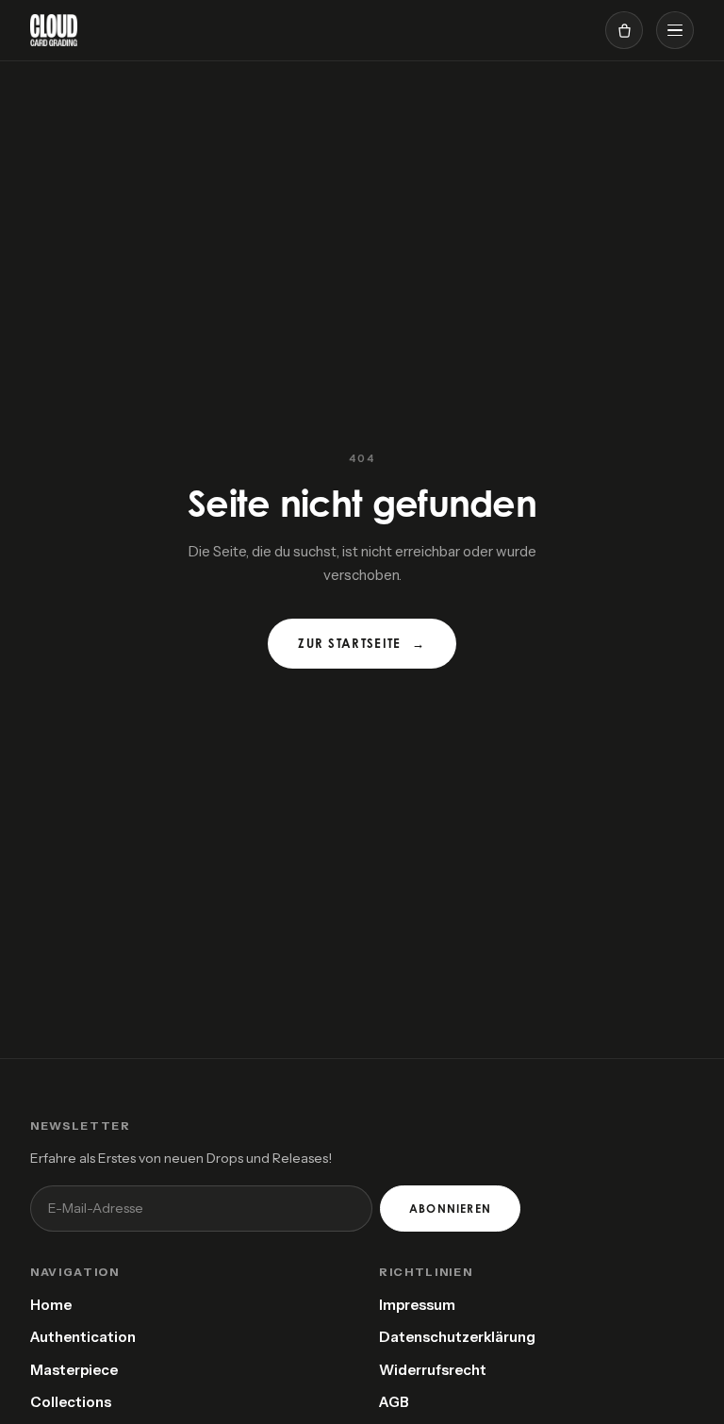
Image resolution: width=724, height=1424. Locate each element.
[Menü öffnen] (675, 30)
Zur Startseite (362, 643)
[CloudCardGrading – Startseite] (53, 30)
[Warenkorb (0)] (624, 30)
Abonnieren (450, 1208)
